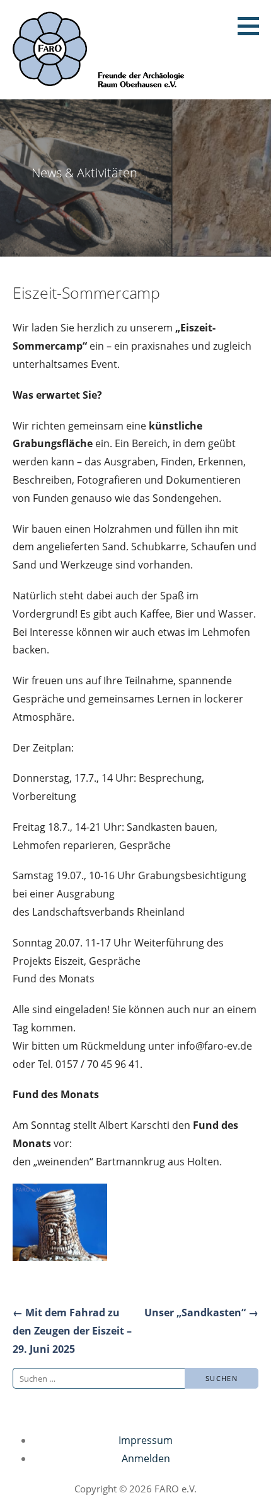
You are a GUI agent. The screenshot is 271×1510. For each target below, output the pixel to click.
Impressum (145, 1440)
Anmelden (146, 1458)
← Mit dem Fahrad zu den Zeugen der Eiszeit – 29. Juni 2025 (72, 1331)
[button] (252, 25)
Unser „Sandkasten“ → (201, 1312)
